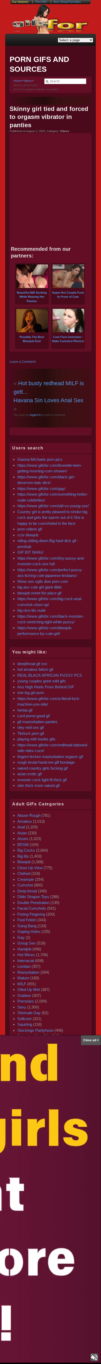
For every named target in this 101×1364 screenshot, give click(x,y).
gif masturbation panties (37, 722)
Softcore (24, 1018)
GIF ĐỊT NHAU (30, 552)
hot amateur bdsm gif (35, 669)
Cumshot (25, 885)
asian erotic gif (29, 774)
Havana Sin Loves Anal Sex (48, 400)
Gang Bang (27, 926)
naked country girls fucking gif (42, 768)
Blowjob (24, 862)
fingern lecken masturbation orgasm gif (50, 756)
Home (17, 80)
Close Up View (29, 868)
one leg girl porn (30, 692)
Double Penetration (33, 902)
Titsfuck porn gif (30, 733)
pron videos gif (29, 529)
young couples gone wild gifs (41, 681)
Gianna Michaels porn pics (39, 459)
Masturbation (28, 972)
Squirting (24, 1024)
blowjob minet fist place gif (39, 593)
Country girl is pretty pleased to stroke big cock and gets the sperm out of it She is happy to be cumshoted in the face (52, 518)
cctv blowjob (27, 535)
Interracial (25, 960)
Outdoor (24, 995)
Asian (22, 833)
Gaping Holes (28, 931)
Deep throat (27, 891)
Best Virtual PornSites (67, 1)
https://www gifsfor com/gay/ (41, 488)
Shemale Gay (29, 1013)
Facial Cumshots (31, 908)
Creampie (25, 879)
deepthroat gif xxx (32, 663)
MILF (21, 984)
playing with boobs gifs (36, 739)
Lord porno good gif (33, 716)
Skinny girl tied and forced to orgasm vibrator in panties (49, 116)
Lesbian (24, 966)
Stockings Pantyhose (35, 1030)
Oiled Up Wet (28, 989)
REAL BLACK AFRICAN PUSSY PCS (49, 675)
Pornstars (25, 1001)
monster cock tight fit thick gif (42, 780)
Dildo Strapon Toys (33, 896)
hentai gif (24, 710)
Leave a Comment (22, 362)
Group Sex (26, 943)
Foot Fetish (26, 920)
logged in (35, 414)
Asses (22, 838)
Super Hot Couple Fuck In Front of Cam (68, 294)
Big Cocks (26, 850)
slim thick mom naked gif (38, 785)
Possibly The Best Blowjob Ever (31, 339)
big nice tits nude (31, 610)
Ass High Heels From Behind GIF (45, 687)
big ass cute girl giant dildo (39, 587)
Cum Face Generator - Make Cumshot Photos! (68, 339)
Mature (23, 978)
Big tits (23, 856)
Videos (27, 80)
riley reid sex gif (30, 727)
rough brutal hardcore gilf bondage (46, 762)
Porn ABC (41, 1)
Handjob (24, 949)
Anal (21, 827)
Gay (21, 937)
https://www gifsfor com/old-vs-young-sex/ (53, 506)
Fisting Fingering (31, 914)
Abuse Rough (28, 815)
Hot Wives (26, 955)
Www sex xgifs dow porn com (42, 581)
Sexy (21, 1007)
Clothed (23, 873)
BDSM (23, 844)
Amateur (24, 821)
